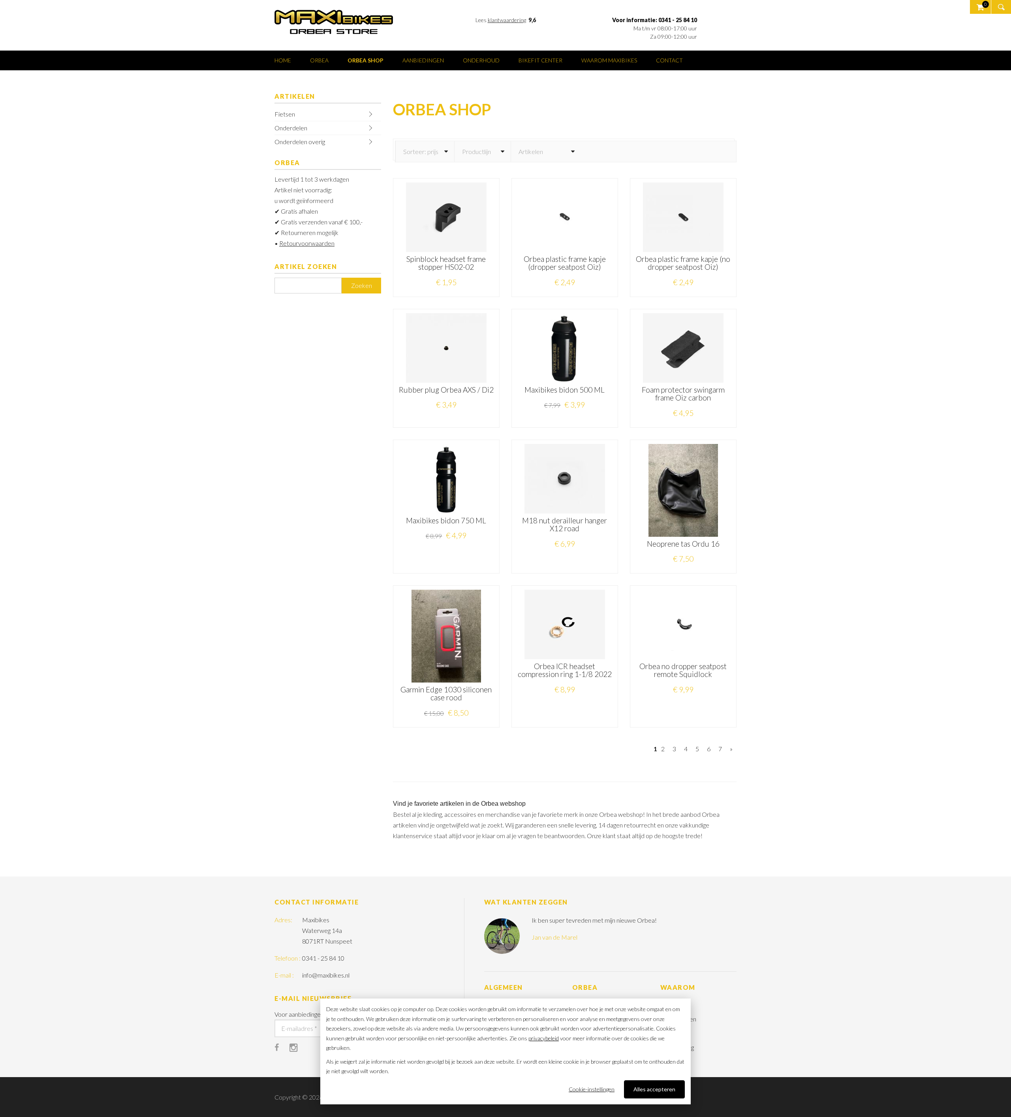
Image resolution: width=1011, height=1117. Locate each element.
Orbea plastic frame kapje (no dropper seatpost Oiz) (683, 263)
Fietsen (284, 114)
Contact (669, 60)
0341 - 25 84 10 (323, 958)
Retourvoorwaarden (306, 243)
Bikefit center (540, 60)
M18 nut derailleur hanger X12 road (564, 524)
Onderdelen (290, 128)
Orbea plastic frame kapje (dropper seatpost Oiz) (565, 263)
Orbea (319, 60)
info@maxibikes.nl (326, 975)
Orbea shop (365, 60)
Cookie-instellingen (591, 1089)
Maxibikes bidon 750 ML (446, 520)
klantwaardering (507, 20)
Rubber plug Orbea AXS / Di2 (446, 389)
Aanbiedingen (423, 60)
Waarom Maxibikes (609, 60)
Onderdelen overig (299, 141)
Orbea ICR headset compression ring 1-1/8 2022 (565, 670)
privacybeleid (543, 1038)
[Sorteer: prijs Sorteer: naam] (424, 151)
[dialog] (505, 1051)
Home (282, 60)
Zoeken (361, 285)
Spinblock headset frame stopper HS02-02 (446, 263)
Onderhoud (481, 60)
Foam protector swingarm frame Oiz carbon (683, 393)
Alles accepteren (654, 1089)
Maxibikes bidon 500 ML (564, 389)
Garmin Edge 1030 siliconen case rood (446, 693)
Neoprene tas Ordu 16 (683, 543)
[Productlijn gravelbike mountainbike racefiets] (482, 151)
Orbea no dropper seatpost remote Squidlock (683, 670)
